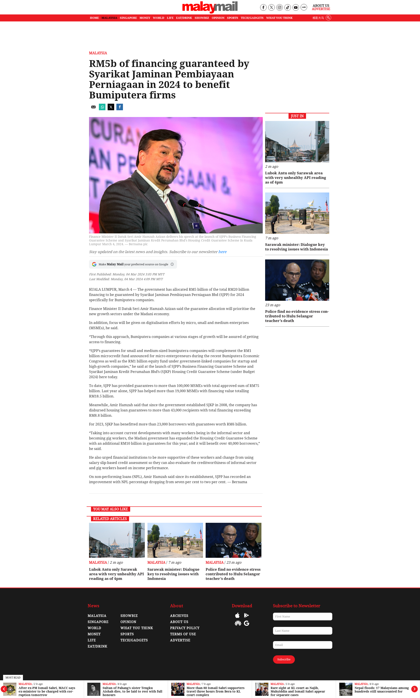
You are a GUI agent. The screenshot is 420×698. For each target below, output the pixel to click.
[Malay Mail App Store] (237, 618)
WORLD (158, 17)
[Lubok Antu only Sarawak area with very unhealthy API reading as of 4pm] (117, 540)
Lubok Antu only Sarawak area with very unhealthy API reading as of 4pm (116, 574)
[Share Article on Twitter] (111, 109)
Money (94, 634)
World (94, 628)
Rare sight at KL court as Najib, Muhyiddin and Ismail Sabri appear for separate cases (298, 691)
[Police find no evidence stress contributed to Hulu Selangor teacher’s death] (233, 540)
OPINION (218, 17)
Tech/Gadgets (134, 640)
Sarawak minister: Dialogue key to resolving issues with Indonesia (173, 574)
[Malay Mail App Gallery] (238, 626)
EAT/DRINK (184, 17)
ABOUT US (179, 622)
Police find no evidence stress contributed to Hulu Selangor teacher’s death (233, 574)
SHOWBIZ (202, 17)
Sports (127, 634)
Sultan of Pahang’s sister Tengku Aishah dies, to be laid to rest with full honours (132, 691)
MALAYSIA (109, 17)
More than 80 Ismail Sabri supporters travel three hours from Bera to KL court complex (216, 691)
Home (94, 17)
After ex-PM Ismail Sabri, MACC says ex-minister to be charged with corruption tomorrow (47, 691)
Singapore (98, 622)
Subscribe (283, 659)
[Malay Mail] (210, 12)
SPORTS (232, 17)
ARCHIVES (179, 616)
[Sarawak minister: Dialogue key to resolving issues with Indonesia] (175, 540)
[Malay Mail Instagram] (279, 8)
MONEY (145, 17)
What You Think (279, 17)
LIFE (170, 17)
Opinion (128, 622)
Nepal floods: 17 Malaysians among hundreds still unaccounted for (382, 689)
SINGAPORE (128, 17)
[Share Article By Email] (93, 109)
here (222, 252)
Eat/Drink (97, 646)
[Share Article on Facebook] (119, 109)
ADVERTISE (180, 640)
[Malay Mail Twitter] (271, 8)
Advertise (321, 9)
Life (92, 640)
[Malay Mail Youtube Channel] (296, 8)
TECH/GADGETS (252, 17)
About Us (321, 6)
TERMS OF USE (183, 634)
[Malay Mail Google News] (246, 626)
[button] (172, 264)
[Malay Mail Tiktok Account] (287, 8)
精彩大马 (318, 17)
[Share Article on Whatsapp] (102, 109)
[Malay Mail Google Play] (246, 618)
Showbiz (129, 616)
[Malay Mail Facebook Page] (263, 8)
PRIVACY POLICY (185, 628)
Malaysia (25, 684)
